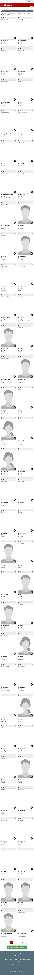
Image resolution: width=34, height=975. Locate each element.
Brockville (20, 475)
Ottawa (3, 44)
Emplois (12, 964)
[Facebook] (15, 956)
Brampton (3, 321)
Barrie (2, 228)
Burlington (20, 598)
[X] (18, 956)
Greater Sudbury (5, 690)
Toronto (3, 74)
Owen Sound (4, 413)
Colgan (20, 44)
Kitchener (20, 906)
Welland (3, 875)
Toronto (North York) (6, 198)
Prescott (3, 567)
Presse (24, 961)
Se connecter (29, 1)
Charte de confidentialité (25, 959)
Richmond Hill (4, 475)
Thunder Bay (4, 906)
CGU (16, 959)
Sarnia (3, 536)
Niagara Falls (4, 629)
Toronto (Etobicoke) (23, 629)
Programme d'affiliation (16, 961)
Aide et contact (6, 961)
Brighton (20, 567)
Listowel (20, 74)
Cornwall (3, 721)
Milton (2, 351)
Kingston (20, 228)
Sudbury (3, 598)
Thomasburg (21, 936)
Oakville (3, 659)
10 (22, 942)
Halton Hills (4, 752)
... (19, 942)
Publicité (29, 961)
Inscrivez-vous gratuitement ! (17, 947)
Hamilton (3, 290)
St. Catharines (21, 690)
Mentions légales (8, 959)
